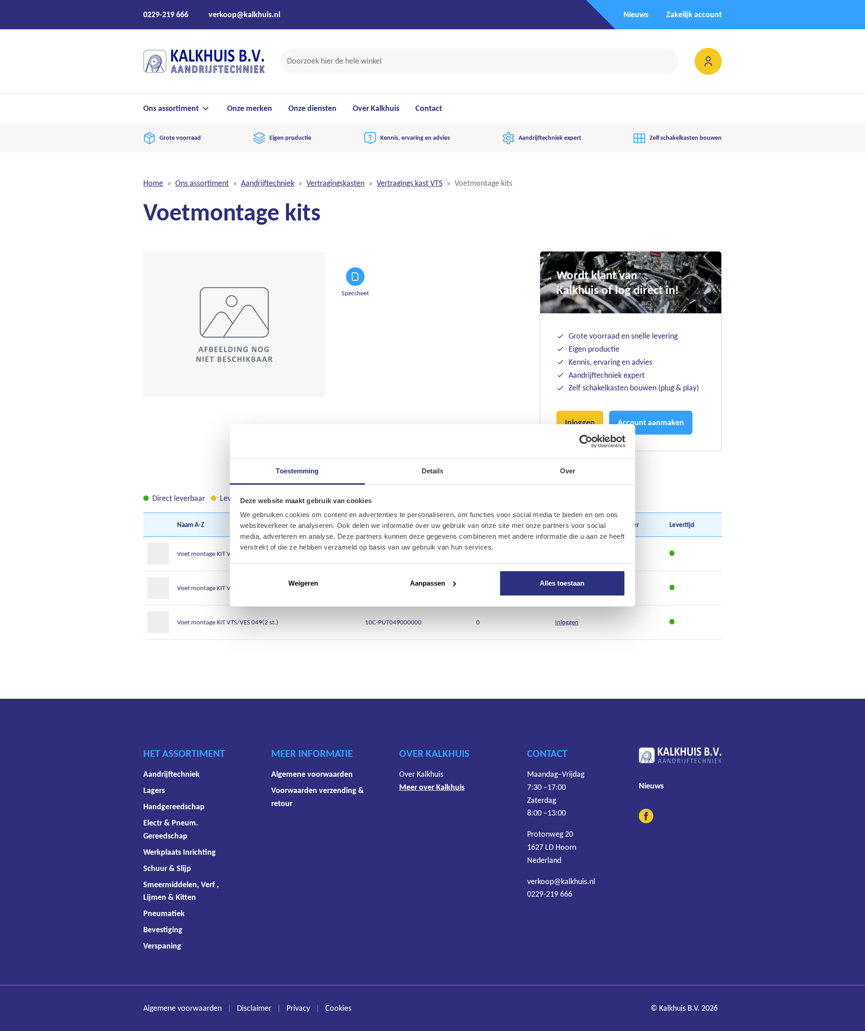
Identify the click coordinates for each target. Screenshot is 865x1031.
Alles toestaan (562, 583)
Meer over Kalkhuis (431, 787)
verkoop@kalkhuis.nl (244, 14)
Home (153, 183)
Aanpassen (427, 583)
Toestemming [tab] (297, 471)
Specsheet (355, 293)
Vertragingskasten (335, 183)
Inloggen (580, 422)
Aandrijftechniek (267, 183)
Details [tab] (433, 471)
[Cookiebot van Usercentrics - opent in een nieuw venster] (585, 441)
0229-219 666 (165, 14)
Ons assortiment (202, 183)
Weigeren (303, 583)
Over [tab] (567, 471)
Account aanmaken (651, 422)
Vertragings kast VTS (409, 183)
